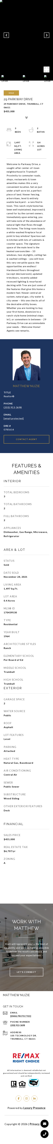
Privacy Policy (39, 1124)
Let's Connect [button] (26, 972)
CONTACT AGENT (26, 439)
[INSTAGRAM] (26, 1098)
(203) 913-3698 (13, 407)
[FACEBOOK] (18, 1098)
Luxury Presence (34, 1108)
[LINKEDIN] (34, 1098)
